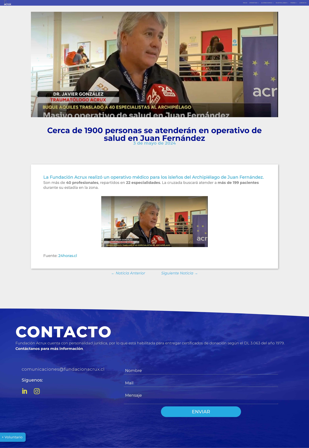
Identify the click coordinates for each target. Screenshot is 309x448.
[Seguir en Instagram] (37, 391)
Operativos (253, 3)
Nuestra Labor (281, 3)
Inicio (245, 3)
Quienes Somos (266, 3)
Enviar (201, 411)
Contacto (302, 3)
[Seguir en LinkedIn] (24, 391)
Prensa (293, 3)
